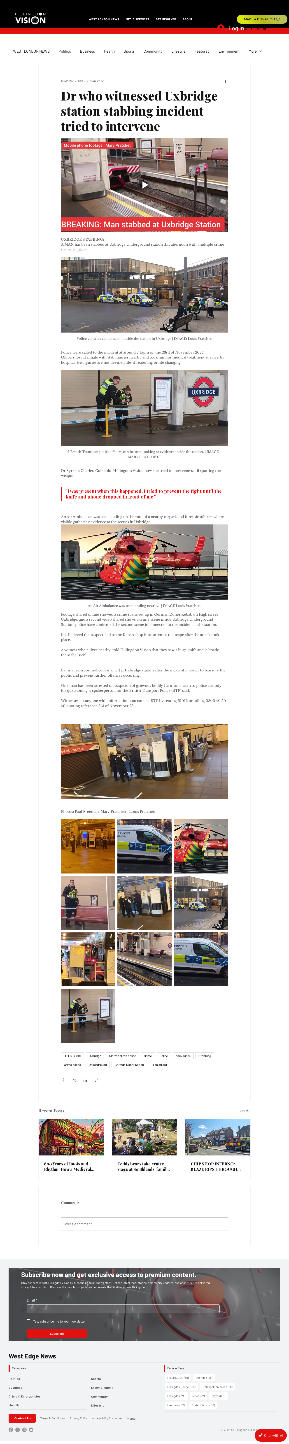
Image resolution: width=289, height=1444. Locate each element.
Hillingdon (177, 1396)
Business (87, 51)
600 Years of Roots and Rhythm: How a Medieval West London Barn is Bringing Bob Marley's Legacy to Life (67, 1166)
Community (153, 51)
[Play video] (144, 185)
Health (109, 51)
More (253, 51)
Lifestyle (178, 51)
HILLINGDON (72, 1056)
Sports (129, 51)
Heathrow (177, 1405)
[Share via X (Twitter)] (74, 1080)
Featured (202, 51)
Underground (98, 1065)
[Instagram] (245, 28)
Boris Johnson (204, 1405)
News (199, 1396)
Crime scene (72, 1065)
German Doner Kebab (129, 1065)
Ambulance (183, 1056)
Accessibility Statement (107, 1418)
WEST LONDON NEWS (31, 51)
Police (164, 1056)
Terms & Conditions (52, 1418)
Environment (229, 51)
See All (245, 1110)
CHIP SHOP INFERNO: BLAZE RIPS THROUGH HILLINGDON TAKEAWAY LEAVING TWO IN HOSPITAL (216, 1166)
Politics (65, 51)
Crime (148, 1056)
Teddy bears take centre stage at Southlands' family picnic (142, 1166)
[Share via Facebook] (63, 1080)
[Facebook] (251, 28)
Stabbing (204, 1056)
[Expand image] (88, 846)
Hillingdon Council (182, 1387)
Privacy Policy (79, 1418)
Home (131, 1418)
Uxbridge (95, 1056)
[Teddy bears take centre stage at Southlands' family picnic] (144, 1137)
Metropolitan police (122, 1056)
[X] (258, 28)
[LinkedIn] (264, 28)
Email (32, 1300)
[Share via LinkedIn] (85, 1080)
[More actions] (225, 81)
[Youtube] (31, 1430)
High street (159, 1065)
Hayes (220, 1396)
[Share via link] (96, 1080)
